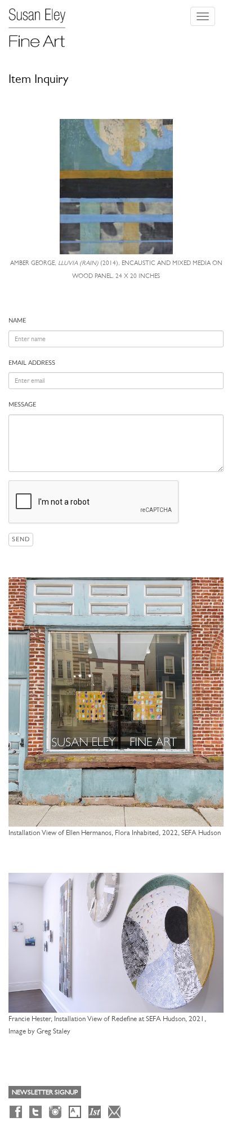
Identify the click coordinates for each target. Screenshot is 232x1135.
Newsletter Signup (45, 1092)
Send (21, 539)
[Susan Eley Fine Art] (42, 23)
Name (17, 320)
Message (22, 404)
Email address (31, 363)
